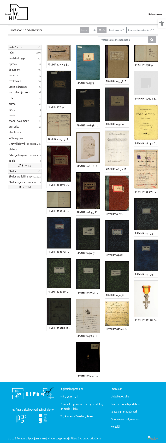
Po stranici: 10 (115, 29)
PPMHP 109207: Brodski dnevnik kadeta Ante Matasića (88, 375)
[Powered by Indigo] (152, 438)
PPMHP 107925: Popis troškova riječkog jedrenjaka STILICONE (59, 139)
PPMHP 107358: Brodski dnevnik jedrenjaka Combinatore (117, 81)
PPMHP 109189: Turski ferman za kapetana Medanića (88, 336)
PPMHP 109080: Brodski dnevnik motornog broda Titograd (59, 291)
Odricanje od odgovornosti (126, 419)
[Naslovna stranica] (15, 12)
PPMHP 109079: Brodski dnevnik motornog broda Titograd (146, 274)
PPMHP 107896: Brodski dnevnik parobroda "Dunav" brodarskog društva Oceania (59, 107)
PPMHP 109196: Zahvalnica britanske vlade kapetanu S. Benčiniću (117, 329)
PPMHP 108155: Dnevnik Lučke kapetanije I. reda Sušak (88, 212)
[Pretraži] (152, 39)
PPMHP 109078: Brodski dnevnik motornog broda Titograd (117, 295)
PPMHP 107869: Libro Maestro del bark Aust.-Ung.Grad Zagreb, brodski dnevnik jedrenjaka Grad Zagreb (146, 65)
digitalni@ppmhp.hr (71, 389)
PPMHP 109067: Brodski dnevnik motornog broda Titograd (88, 253)
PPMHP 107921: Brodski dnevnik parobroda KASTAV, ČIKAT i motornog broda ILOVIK (146, 98)
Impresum (116, 389)
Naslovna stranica (155, 14)
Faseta (84, 29)
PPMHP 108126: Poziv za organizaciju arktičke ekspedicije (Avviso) (88, 166)
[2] (29, 187)
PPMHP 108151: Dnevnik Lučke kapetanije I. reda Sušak (59, 185)
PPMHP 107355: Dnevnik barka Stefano (88, 83)
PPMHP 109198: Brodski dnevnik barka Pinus (59, 328)
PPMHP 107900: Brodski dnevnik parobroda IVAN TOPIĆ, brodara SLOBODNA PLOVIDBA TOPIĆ (117, 124)
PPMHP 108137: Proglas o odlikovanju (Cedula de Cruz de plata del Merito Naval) (117, 169)
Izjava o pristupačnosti (124, 411)
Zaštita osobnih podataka (125, 404)
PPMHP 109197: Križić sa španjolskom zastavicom (146, 320)
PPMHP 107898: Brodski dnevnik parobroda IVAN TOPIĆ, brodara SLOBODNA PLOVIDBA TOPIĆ (88, 125)
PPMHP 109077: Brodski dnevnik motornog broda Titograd (88, 292)
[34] (29, 165)
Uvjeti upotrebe (120, 396)
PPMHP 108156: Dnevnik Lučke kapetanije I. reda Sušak (117, 214)
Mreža (102, 29)
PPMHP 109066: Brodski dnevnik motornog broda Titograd (59, 211)
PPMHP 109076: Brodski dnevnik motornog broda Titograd (59, 252)
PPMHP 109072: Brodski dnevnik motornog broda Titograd (117, 255)
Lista (94, 29)
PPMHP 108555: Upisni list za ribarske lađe (146, 192)
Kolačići (115, 426)
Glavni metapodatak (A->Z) (140, 29)
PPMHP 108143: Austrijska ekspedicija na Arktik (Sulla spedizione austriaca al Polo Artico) (146, 143)
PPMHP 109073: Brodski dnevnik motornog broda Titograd (146, 233)
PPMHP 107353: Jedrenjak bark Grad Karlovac (59, 64)
